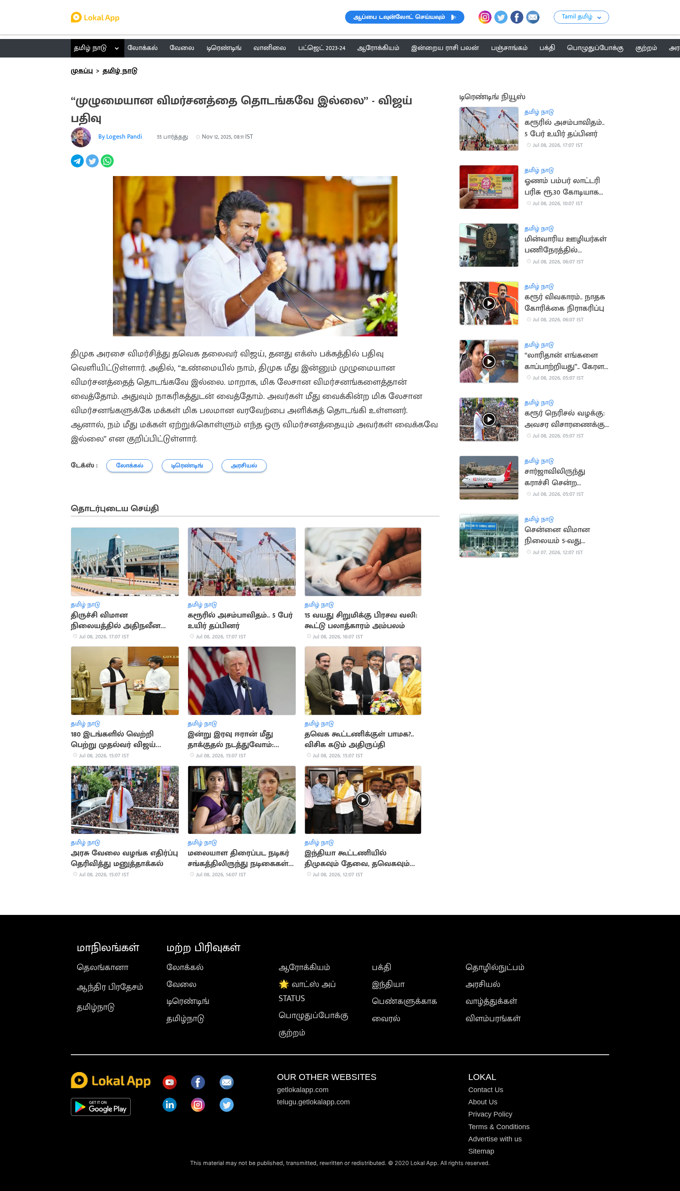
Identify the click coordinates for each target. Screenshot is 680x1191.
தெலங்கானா (102, 967)
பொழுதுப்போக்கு (313, 1015)
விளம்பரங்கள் (493, 1019)
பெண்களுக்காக (404, 1001)
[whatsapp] (108, 165)
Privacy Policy (490, 1114)
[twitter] (93, 165)
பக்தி (382, 967)
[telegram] (78, 165)
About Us (482, 1102)
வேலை (181, 984)
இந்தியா (388, 984)
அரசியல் (483, 984)
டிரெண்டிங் (187, 1001)
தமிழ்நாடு (96, 1007)
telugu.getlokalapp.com (313, 1102)
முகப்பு (82, 71)
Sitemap (481, 1151)
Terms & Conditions (499, 1127)
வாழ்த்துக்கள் (491, 1001)
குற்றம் (292, 1033)
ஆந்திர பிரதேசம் (110, 987)
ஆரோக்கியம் (304, 967)
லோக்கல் (184, 967)
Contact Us (485, 1090)
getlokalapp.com (303, 1090)
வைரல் (386, 1019)
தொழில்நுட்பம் (495, 967)
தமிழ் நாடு (90, 48)
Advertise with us (495, 1139)
